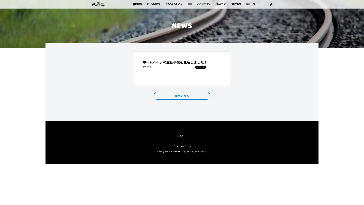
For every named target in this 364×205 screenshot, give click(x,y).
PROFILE (221, 4)
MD (189, 4)
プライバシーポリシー (182, 146)
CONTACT (236, 4)
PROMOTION (174, 4)
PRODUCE (154, 4)
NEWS (137, 4)
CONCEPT (203, 4)
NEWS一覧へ (182, 96)
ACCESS (251, 4)
